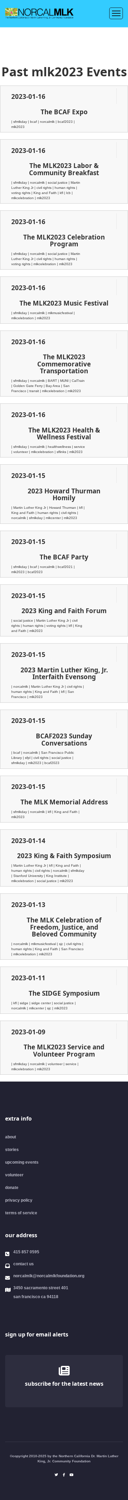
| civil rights (43, 188)
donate (11, 1187)
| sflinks (61, 452)
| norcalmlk (47, 122)
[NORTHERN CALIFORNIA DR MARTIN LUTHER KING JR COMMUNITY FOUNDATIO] (68, 1315)
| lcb (68, 193)
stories (12, 1149)
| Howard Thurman (62, 507)
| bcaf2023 (65, 122)
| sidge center (40, 1003)
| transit (33, 391)
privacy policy (18, 1200)
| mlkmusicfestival (60, 313)
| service (78, 447)
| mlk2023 (42, 198)
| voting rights (55, 626)
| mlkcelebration (44, 264)
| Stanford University (27, 876)
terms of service (21, 1213)
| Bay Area (52, 386)
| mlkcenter (53, 518)
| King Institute (56, 876)
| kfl (61, 193)
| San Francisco (71, 949)
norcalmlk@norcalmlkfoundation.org (48, 1275)
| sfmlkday (19, 122)
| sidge (23, 1003)
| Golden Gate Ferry (27, 386)
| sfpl (27, 758)
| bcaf (33, 122)
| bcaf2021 (65, 567)
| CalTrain (77, 381)
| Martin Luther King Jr (29, 507)
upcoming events (22, 1162)
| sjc (60, 944)
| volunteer (20, 452)
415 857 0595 (26, 1252)
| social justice (57, 182)
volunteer (14, 1175)
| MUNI (64, 381)
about (10, 1137)
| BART (52, 381)
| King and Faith (44, 193)
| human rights (64, 188)
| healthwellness (59, 447)
